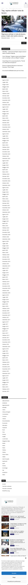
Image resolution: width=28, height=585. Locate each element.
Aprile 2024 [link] (5, 142)
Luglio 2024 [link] (5, 136)
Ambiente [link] (4, 403)
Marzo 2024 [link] (5, 145)
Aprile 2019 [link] (5, 277)
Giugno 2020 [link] (5, 245)
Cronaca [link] (4, 416)
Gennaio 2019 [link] (5, 284)
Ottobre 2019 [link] (5, 263)
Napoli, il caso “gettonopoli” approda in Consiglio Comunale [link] (18, 517)
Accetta (14, 573)
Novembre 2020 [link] (6, 234)
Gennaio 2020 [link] (5, 257)
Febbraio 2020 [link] (5, 254)
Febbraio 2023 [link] (5, 174)
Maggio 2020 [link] (5, 248)
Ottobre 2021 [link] (5, 210)
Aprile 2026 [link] (5, 89)
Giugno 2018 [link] (5, 299)
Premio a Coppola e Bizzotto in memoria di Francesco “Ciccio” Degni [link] (12, 66)
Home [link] (2, 8)
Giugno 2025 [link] (5, 111)
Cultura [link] (4, 418)
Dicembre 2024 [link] (6, 125)
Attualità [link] (3, 31)
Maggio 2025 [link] (5, 113)
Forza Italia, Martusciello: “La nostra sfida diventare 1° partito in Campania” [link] (18, 550)
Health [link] (4, 436)
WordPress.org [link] (6, 490)
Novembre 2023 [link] (6, 154)
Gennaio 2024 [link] (5, 149)
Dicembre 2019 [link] (6, 259)
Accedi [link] (4, 484)
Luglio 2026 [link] (5, 82)
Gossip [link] (4, 434)
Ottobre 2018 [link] (5, 290)
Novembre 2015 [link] (6, 369)
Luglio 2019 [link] (5, 270)
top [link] (3, 470)
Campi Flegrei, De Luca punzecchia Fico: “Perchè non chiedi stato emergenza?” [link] (13, 61)
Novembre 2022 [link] (6, 181)
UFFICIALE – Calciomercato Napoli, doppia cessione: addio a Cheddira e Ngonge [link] (14, 52)
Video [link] (3, 474)
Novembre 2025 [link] (6, 100)
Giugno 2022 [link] (5, 192)
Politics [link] (4, 452)
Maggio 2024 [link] (5, 140)
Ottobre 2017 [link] (5, 317)
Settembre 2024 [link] (6, 131)
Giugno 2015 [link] (5, 380)
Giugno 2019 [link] (5, 272)
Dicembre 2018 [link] (6, 286)
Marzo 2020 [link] (5, 252)
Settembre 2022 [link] (6, 185)
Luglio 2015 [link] (5, 378)
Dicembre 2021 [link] (6, 205)
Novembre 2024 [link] (6, 127)
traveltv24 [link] (4, 472)
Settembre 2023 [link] (6, 158)
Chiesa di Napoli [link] (6, 412)
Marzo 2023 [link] (5, 172)
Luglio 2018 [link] (5, 297)
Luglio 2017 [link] (5, 324)
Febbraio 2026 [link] (5, 93)
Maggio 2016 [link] (5, 355)
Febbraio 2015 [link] (5, 389)
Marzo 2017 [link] (5, 333)
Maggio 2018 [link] (5, 301)
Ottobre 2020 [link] (5, 237)
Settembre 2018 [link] (6, 293)
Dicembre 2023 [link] (6, 151)
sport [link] (3, 463)
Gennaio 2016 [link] (5, 364)
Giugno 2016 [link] (5, 353)
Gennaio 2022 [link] (5, 203)
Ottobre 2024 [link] (5, 129)
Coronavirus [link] (5, 414)
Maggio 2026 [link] (5, 86)
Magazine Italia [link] (6, 441)
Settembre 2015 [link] (6, 373)
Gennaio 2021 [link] (5, 230)
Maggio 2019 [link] (5, 275)
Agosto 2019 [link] (5, 268)
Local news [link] (5, 439)
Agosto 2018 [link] (5, 295)
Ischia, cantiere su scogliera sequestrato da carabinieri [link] (17, 531)
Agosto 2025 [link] (5, 107)
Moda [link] (3, 443)
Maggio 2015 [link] (5, 382)
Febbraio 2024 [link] (5, 147)
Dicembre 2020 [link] (6, 232)
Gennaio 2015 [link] (5, 391)
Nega (14, 577)
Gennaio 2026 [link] (5, 95)
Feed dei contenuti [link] (6, 486)
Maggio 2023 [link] (5, 167)
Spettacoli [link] (4, 461)
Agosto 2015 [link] (5, 375)
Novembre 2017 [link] (6, 315)
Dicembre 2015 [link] (6, 366)
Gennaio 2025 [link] (5, 122)
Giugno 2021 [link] (5, 219)
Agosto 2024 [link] (5, 134)
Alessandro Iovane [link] (5, 38)
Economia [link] (4, 423)
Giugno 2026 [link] (5, 84)
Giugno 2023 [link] (5, 165)
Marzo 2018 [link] (5, 306)
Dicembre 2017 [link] (6, 313)
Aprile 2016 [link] (5, 357)
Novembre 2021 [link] (6, 207)
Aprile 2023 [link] (5, 169)
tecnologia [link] (4, 468)
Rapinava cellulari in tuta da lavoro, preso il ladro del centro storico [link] (13, 35)
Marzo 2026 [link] (5, 91)
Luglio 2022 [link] (5, 189)
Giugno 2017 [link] (5, 326)
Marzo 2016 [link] (5, 360)
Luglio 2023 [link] (5, 163)
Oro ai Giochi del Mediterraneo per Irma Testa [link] (13, 70)
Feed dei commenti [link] (7, 488)
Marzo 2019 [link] (5, 279)
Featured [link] (4, 427)
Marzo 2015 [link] (5, 387)
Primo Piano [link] (5, 454)
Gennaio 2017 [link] (5, 337)
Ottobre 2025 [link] (5, 102)
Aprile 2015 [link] (5, 384)
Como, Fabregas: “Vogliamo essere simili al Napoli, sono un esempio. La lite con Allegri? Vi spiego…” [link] (14, 57)
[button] (26, 558)
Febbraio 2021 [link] (5, 228)
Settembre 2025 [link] (6, 104)
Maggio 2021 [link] (5, 221)
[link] (26, 6)
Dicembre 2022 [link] (6, 178)
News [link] (3, 445)
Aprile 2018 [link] (5, 304)
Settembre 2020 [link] (6, 239)
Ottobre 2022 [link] (5, 183)
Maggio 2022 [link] (5, 194)
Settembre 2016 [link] (6, 346)
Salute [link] (3, 456)
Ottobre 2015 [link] (5, 371)
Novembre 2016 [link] (6, 342)
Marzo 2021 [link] (5, 225)
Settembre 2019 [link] (6, 266)
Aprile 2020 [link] (5, 250)
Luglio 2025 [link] (5, 109)
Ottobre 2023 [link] (5, 156)
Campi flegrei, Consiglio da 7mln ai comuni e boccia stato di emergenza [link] (18, 525)
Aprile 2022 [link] (5, 196)
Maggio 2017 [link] (5, 328)
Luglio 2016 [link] (5, 351)
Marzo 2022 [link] (5, 198)
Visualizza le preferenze (14, 581)
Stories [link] (4, 465)
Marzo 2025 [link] (5, 118)
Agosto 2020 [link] (5, 241)
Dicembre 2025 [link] (6, 98)
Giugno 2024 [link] (5, 138)
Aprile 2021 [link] (5, 223)
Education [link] (4, 425)
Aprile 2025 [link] (5, 116)
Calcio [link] (3, 409)
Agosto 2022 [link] (5, 187)
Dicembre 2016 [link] (6, 340)
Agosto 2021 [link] (5, 214)
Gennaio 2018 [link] (5, 310)
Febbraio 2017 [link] (5, 335)
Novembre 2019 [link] (6, 261)
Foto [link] (3, 432)
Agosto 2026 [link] (5, 80)
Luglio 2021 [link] (5, 216)
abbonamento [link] (5, 400)
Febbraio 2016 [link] (5, 362)
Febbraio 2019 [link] (5, 281)
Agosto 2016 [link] (5, 348)
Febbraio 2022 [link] (5, 201)
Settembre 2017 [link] (6, 319)
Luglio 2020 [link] (5, 243)
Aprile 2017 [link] (5, 331)
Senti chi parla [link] (5, 459)
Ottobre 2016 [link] (5, 344)
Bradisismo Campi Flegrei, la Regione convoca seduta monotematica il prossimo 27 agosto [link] (17, 542)
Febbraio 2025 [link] (5, 120)
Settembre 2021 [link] (6, 212)
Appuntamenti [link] (5, 405)
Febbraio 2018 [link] (5, 308)
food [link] (3, 430)
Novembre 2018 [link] (6, 288)
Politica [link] (4, 450)
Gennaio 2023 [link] (5, 176)
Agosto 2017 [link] (5, 322)
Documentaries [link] (6, 421)
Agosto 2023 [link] (5, 160)
